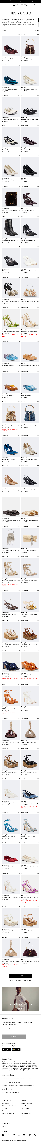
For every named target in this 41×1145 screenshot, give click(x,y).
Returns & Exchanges (8, 1113)
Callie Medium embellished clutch (31, 742)
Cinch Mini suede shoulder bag (11, 210)
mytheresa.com (21, 1140)
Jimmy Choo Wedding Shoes (14, 1070)
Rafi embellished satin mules (10, 675)
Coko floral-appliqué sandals (10, 301)
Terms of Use (6, 1121)
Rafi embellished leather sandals (11, 520)
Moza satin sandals (26, 708)
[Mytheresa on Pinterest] (14, 1134)
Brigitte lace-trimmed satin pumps (31, 240)
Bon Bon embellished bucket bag (11, 426)
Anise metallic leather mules (29, 614)
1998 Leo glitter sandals (28, 836)
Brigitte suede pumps (8, 459)
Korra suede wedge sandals (29, 772)
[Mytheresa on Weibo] (29, 1134)
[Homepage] (20, 5)
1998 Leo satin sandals (8, 708)
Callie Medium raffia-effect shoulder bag (14, 961)
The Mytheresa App (26, 1103)
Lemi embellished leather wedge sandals (14, 644)
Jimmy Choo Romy (29, 1070)
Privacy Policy (6, 1123)
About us (23, 1100)
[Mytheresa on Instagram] (19, 1134)
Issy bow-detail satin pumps (10, 58)
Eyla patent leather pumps (9, 180)
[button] (19, 35)
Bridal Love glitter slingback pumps (12, 803)
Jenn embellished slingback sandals (12, 897)
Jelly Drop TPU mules (8, 395)
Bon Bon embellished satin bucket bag (13, 550)
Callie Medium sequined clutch (11, 742)
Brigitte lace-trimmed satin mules (11, 271)
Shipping (4, 1111)
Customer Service (7, 1100)
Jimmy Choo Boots (24, 1068)
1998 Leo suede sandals (9, 614)
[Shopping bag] (38, 5)
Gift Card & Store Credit (9, 1105)
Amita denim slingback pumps (30, 803)
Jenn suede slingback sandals (10, 331)
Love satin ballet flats (8, 867)
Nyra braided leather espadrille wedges (13, 931)
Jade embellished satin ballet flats (31, 119)
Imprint (4, 1126)
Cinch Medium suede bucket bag (30, 961)
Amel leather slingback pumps (11, 149)
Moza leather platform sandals (11, 580)
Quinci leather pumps (27, 210)
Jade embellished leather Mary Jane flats (14, 119)
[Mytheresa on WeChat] (35, 1134)
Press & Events (24, 1108)
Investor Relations (25, 1113)
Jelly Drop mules (26, 395)
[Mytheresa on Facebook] (8, 1134)
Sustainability (24, 1105)
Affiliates (23, 1116)
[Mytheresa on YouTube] (24, 1134)
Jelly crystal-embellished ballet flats (12, 365)
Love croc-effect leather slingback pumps (14, 490)
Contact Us (5, 1103)
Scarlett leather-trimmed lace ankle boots (14, 240)
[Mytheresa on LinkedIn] (3, 1134)
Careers (22, 1111)
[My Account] (34, 5)
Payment (4, 1108)
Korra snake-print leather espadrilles (12, 772)
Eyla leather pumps (26, 180)
